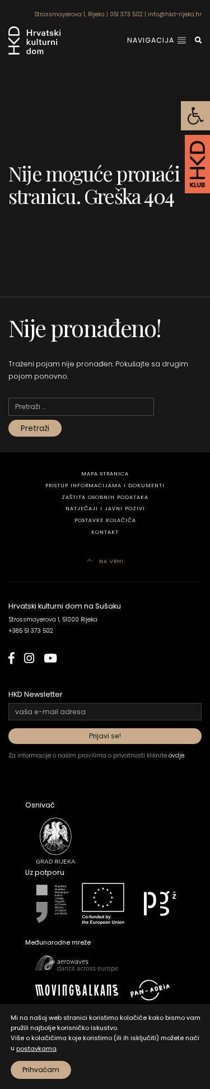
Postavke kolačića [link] (105, 520)
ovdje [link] (176, 755)
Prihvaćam (40, 1069)
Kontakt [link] (105, 532)
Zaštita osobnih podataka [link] (105, 497)
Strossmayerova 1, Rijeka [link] (69, 14)
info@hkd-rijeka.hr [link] (175, 14)
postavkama (36, 1048)
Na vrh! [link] (110, 561)
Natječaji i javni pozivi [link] (105, 508)
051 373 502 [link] (126, 14)
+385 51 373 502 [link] (30, 631)
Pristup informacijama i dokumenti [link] (105, 485)
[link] (195, 115)
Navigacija (151, 40)
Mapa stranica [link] (105, 473)
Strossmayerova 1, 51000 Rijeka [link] (52, 619)
